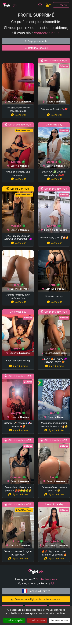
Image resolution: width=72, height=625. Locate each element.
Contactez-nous (46, 579)
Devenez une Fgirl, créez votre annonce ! (37, 599)
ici (52, 583)
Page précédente (37, 41)
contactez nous (46, 33)
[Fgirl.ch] (10, 4)
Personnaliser (59, 620)
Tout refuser (37, 620)
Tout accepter (14, 620)
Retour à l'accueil (37, 47)
